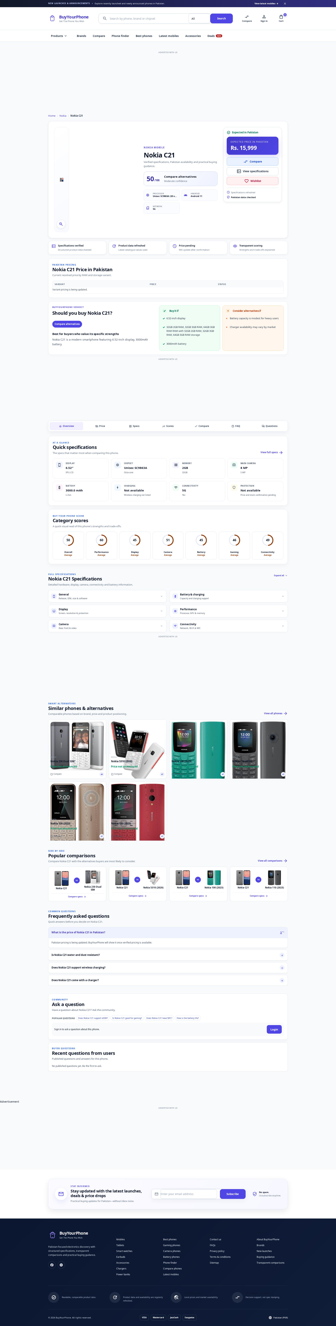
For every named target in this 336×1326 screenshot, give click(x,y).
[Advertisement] (168, 82)
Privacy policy (217, 1251)
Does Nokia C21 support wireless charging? (78, 967)
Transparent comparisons (270, 1262)
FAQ (235, 425)
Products (59, 36)
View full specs (272, 452)
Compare (99, 36)
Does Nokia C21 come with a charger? (75, 980)
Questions (269, 425)
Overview (66, 425)
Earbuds (120, 1257)
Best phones (144, 36)
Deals (214, 36)
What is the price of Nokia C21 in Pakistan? (78, 932)
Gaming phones (171, 1245)
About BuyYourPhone (268, 1239)
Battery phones (171, 1257)
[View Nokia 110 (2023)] (259, 736)
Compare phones (172, 1268)
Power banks (123, 1274)
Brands (81, 36)
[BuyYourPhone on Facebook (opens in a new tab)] (52, 1265)
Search (221, 18)
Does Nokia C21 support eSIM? (93, 1018)
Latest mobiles (169, 36)
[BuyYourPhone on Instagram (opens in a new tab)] (61, 1265)
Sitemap (214, 1262)
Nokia (63, 115)
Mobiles (120, 1239)
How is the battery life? (188, 1018)
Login (274, 1029)
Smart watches (124, 1251)
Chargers (121, 1268)
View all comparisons (273, 860)
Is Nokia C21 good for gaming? (127, 1018)
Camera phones (171, 1251)
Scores (168, 425)
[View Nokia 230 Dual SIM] (77, 736)
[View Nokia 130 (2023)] (77, 799)
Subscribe (233, 1194)
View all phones (276, 713)
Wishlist (252, 181)
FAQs (212, 1245)
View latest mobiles (266, 3)
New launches (264, 1251)
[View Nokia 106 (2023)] (198, 736)
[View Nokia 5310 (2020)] (138, 736)
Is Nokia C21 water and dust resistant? (76, 955)
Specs (134, 425)
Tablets (120, 1245)
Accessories (193, 36)
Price (100, 425)
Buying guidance (266, 1257)
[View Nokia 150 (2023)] (138, 799)
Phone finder (120, 36)
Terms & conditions (220, 1257)
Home (51, 115)
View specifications (253, 171)
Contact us (215, 1239)
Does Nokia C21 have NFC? (159, 1018)
